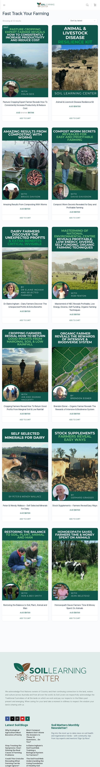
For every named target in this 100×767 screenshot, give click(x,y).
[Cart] (95, 5)
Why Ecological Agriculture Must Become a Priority (13, 732)
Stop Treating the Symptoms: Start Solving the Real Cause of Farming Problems (13, 750)
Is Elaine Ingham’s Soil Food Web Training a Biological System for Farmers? (34, 750)
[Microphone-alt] (27, 718)
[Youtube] (22, 718)
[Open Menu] (4, 5)
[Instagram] (17, 718)
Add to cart (25, 118)
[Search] (88, 5)
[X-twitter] (12, 718)
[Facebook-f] (7, 718)
